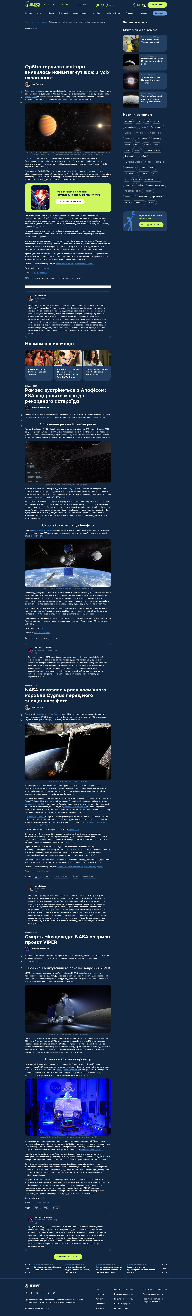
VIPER (46, 1208)
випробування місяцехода (91, 1150)
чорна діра (139, 203)
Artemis (128, 121)
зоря (155, 173)
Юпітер (148, 162)
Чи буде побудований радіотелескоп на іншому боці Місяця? (151, 99)
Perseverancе (156, 127)
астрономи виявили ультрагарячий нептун (75, 264)
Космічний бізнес (112, 13)
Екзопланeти (65, 278)
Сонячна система (152, 150)
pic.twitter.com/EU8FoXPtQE (37, 825)
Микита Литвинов (40, 408)
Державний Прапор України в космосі (150, 40)
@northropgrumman (36, 817)
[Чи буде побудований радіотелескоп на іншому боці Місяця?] (131, 100)
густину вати (31, 97)
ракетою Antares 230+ (35, 804)
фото (127, 203)
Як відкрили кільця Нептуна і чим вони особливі (150, 80)
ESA (41, 628)
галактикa (129, 173)
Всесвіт (128, 139)
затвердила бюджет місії (68, 1070)
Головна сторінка (32, 22)
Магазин (144, 13)
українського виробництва (75, 807)
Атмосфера (153, 133)
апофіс (45, 638)
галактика (143, 173)
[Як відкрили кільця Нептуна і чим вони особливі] (131, 81)
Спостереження (80, 13)
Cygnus (36, 877)
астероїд (56, 638)
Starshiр (140, 133)
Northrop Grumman (61, 877)
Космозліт (159, 13)
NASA (47, 877)
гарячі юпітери (50, 278)
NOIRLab (37, 278)
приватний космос (133, 191)
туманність (157, 197)
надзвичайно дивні (90, 91)
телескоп (143, 197)
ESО (147, 121)
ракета (149, 191)
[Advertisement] (68, 49)
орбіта (78, 278)
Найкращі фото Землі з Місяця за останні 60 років (152, 61)
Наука (51, 13)
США (127, 150)
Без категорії (146, 37)
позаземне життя (156, 185)
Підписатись (153, 225)
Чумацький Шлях (132, 162)
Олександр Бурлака (41, 1271)
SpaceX (128, 133)
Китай (127, 145)
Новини (28, 13)
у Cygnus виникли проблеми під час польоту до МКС (79, 867)
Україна (96, 13)
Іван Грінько (37, 84)
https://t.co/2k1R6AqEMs (94, 822)
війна (152, 168)
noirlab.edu (44, 268)
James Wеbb (130, 127)
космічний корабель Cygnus (48, 714)
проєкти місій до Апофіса (42, 530)
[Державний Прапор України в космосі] (131, 43)
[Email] (36, 301)
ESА (35, 638)
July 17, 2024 (73, 830)
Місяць (55, 1208)
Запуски (37, 1202)
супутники (129, 197)
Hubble (156, 121)
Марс (146, 145)
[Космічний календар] (138, 4)
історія (152, 203)
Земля (75, 877)
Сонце (137, 150)
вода (142, 168)
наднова (129, 185)
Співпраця (130, 13)
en (84, 5)
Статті (40, 13)
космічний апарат (89, 877)
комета (136, 179)
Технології (63, 13)
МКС (137, 145)
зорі (126, 179)
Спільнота (157, 5)
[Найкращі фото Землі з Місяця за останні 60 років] (131, 62)
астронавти (130, 168)
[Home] (32, 5)
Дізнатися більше (70, 201)
